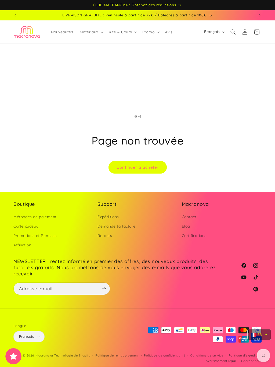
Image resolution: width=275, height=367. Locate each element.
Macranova (44, 355)
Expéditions (108, 216)
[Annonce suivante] (260, 15)
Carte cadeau (25, 226)
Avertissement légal (221, 361)
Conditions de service (206, 355)
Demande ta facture (116, 226)
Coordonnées (251, 361)
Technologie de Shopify (72, 355)
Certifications (194, 235)
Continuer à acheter (138, 167)
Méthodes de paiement (35, 216)
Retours (104, 235)
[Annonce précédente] (15, 15)
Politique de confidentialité (165, 355)
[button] (91, 32)
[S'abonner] (104, 288)
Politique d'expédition (245, 355)
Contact (189, 216)
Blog (186, 226)
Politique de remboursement (117, 355)
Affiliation (22, 245)
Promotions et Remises (35, 235)
